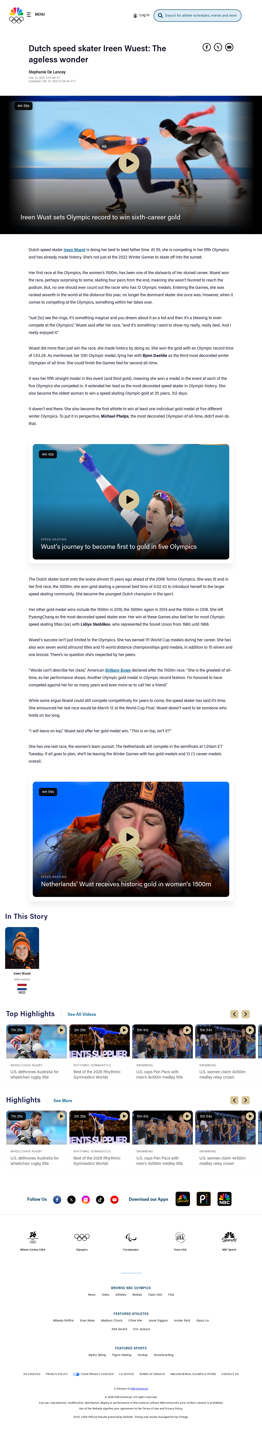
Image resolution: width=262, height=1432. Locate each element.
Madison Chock (111, 1320)
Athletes (120, 1295)
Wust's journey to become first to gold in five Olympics (119, 547)
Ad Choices (31, 1374)
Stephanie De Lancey (47, 72)
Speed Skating (22, 980)
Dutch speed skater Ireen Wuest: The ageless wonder (97, 55)
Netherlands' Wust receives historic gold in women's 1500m (126, 884)
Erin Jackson (141, 1329)
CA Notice (126, 1374)
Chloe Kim (135, 1320)
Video (106, 1295)
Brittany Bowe (118, 671)
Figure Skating (122, 1355)
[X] (71, 1200)
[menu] (36, 15)
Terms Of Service (152, 1374)
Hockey (143, 1355)
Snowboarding (164, 1355)
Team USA (155, 1295)
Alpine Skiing (97, 1355)
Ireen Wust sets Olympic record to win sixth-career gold (100, 217)
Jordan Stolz (182, 1320)
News (92, 1295)
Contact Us (230, 1374)
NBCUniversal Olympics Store (193, 1374)
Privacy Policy (57, 1374)
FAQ (171, 1295)
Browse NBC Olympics (131, 1288)
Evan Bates (87, 1320)
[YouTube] (114, 1200)
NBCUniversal (139, 1389)
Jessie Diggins (158, 1320)
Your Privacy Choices (97, 1374)
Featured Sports (131, 1348)
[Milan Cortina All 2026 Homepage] (16, 15)
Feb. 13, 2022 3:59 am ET (44, 78)
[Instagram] (86, 1200)
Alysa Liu (202, 1320)
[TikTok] (100, 1200)
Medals (137, 1295)
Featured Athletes (131, 1314)
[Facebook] (57, 1200)
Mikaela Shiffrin (63, 1320)
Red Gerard (119, 1329)
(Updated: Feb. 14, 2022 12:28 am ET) (52, 81)
